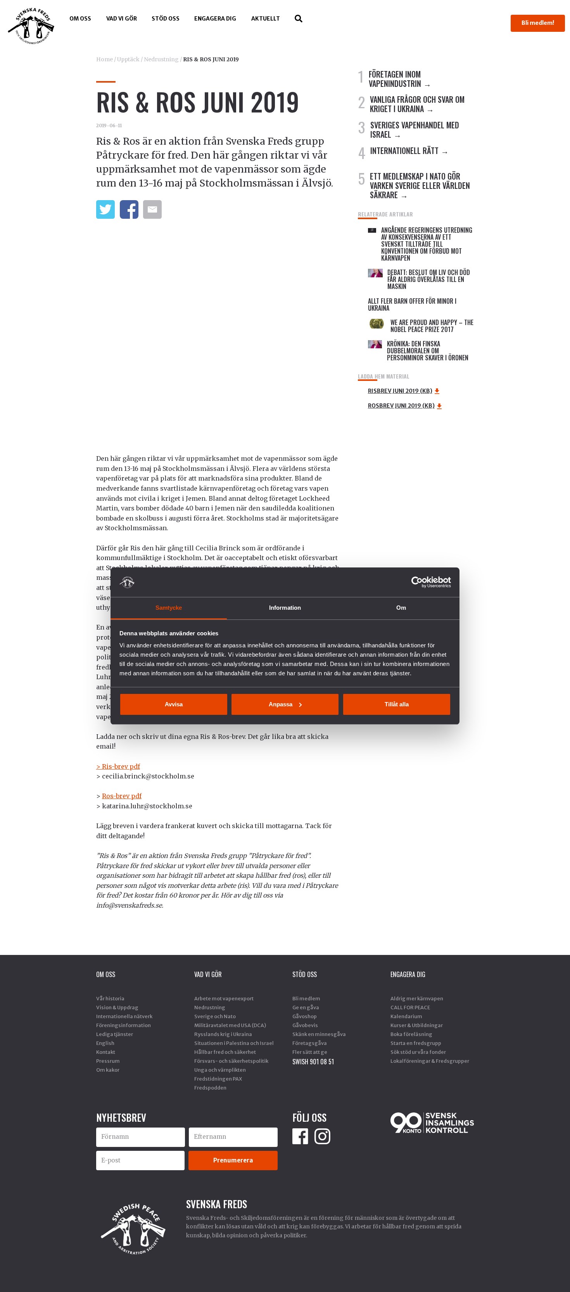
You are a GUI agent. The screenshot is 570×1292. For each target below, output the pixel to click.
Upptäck (128, 59)
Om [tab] (401, 607)
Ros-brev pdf (122, 796)
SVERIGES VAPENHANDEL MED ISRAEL (414, 129)
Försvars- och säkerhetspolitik (231, 1061)
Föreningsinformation (123, 1025)
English (105, 1043)
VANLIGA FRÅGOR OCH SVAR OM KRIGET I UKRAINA (417, 104)
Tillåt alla (397, 704)
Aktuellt (265, 18)
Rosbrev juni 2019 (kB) (401, 405)
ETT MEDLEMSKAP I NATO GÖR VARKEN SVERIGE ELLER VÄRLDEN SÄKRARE (420, 185)
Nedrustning (161, 59)
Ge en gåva (305, 1007)
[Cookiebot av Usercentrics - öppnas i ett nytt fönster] (417, 582)
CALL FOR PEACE (410, 1007)
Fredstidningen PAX (218, 1079)
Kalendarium (406, 1016)
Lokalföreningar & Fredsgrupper (429, 1061)
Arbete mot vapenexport (224, 998)
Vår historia (110, 998)
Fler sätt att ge (309, 1052)
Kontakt (105, 1052)
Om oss (80, 18)
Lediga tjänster (114, 1034)
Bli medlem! (538, 22)
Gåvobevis (305, 1025)
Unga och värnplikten (220, 1070)
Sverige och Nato (215, 1016)
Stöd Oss (166, 18)
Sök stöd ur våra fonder (418, 1052)
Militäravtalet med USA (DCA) (230, 1025)
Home (104, 59)
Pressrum (108, 1061)
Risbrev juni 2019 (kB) (400, 390)
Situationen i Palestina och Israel (234, 1043)
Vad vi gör (121, 18)
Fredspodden (210, 1087)
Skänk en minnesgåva (319, 1034)
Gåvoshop (304, 1016)
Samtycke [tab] (168, 607)
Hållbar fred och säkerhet (225, 1052)
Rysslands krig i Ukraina (223, 1034)
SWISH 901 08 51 (313, 1061)
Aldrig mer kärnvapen (416, 998)
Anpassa (280, 704)
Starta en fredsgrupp (415, 1043)
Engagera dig (215, 18)
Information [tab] (285, 607)
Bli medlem (306, 998)
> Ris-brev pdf (118, 766)
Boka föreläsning (411, 1034)
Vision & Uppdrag (117, 1007)
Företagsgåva (309, 1043)
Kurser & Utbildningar (416, 1025)
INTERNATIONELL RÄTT (404, 150)
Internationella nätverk (124, 1016)
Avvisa (174, 704)
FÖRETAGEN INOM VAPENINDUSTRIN (395, 78)
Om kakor (107, 1070)
